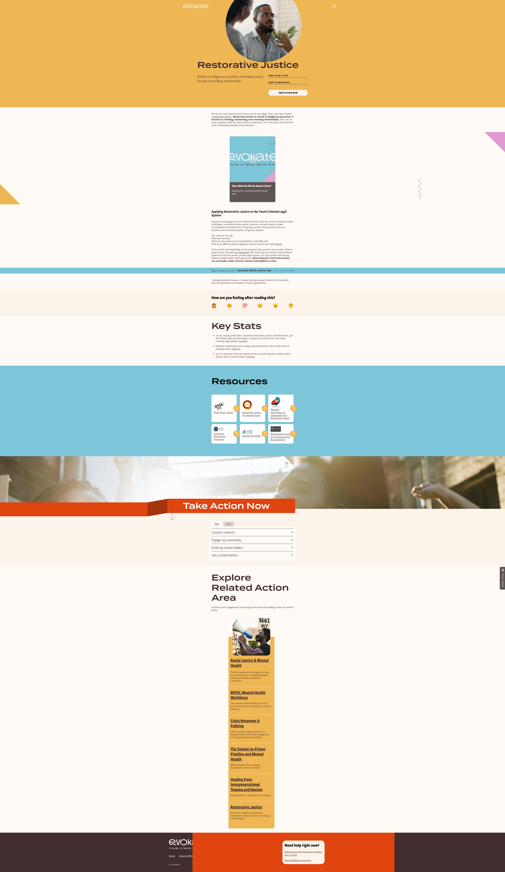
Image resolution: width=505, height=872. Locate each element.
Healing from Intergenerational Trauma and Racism (246, 784)
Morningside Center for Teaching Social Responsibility (281, 437)
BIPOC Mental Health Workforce (248, 695)
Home (172, 856)
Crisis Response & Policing (245, 723)
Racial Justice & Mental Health (250, 662)
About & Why (186, 856)
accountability (242, 252)
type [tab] (217, 524)
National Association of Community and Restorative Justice (280, 414)
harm (278, 244)
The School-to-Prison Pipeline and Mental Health (248, 754)
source (243, 341)
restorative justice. (222, 116)
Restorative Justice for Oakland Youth (251, 414)
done (264, 113)
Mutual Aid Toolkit (251, 436)
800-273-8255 (291, 855)
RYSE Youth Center (223, 412)
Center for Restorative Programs (219, 436)
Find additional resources (298, 860)
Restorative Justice (246, 806)
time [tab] (228, 524)
